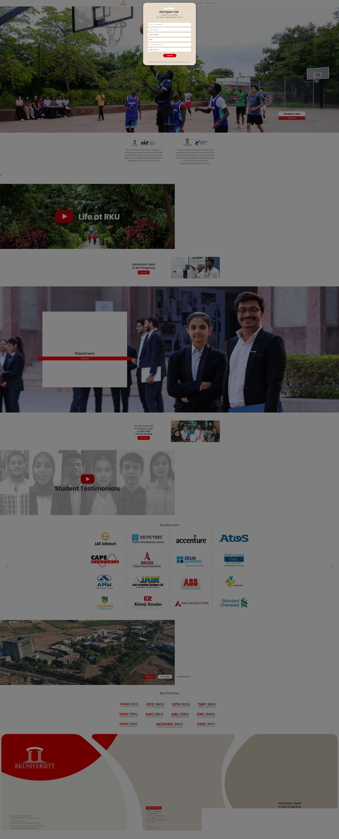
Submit (170, 55)
